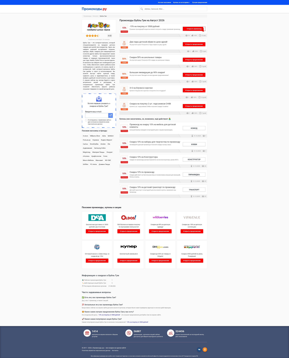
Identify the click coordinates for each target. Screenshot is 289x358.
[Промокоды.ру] (94, 9)
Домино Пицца (104, 164)
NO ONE (108, 160)
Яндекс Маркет (106, 140)
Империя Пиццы (98, 152)
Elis (109, 144)
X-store (85, 136)
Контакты (115, 350)
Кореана (96, 140)
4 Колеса (86, 156)
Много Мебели (88, 160)
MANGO (111, 136)
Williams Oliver (95, 136)
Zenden (103, 144)
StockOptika (94, 144)
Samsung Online (100, 148)
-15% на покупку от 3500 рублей (109, 315)
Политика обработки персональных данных (96, 350)
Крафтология (96, 156)
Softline (85, 164)
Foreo (105, 156)
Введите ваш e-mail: (93, 112)
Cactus (85, 144)
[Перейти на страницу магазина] (97, 220)
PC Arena (93, 164)
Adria (104, 136)
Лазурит (109, 152)
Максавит (99, 160)
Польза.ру (87, 140)
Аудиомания (87, 148)
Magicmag (86, 152)
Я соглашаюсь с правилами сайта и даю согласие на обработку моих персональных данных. (99, 122)
